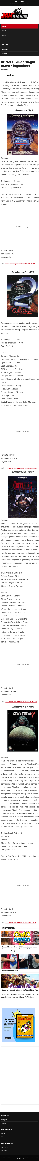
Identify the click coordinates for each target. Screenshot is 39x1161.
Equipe (3, 1133)
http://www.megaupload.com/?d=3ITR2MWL (20, 264)
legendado (4, 997)
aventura (14, 994)
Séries (4, 35)
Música (4, 40)
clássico (21, 994)
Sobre (3, 1137)
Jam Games (14, 4)
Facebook (4, 1123)
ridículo (21, 997)
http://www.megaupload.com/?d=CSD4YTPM (21, 701)
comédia (28, 994)
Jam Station (24, 4)
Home (4, 26)
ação (8, 994)
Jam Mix (4, 49)
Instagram (4, 1120)
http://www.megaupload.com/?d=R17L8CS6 (21, 922)
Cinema (4, 31)
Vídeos (4, 54)
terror (32, 997)
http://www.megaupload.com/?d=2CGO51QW (21, 468)
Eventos (5, 44)
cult (33, 994)
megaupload (13, 997)
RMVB (27, 997)
